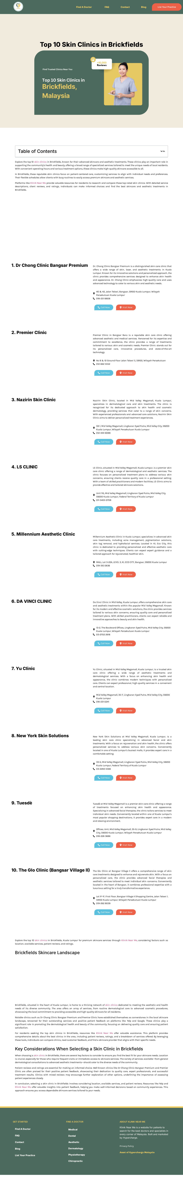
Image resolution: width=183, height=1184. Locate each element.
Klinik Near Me (38, 183)
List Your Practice (167, 7)
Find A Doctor (84, 7)
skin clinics (40, 161)
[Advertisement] (91, 233)
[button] (84, 7)
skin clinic (39, 1055)
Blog (143, 7)
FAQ (107, 7)
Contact (125, 7)
